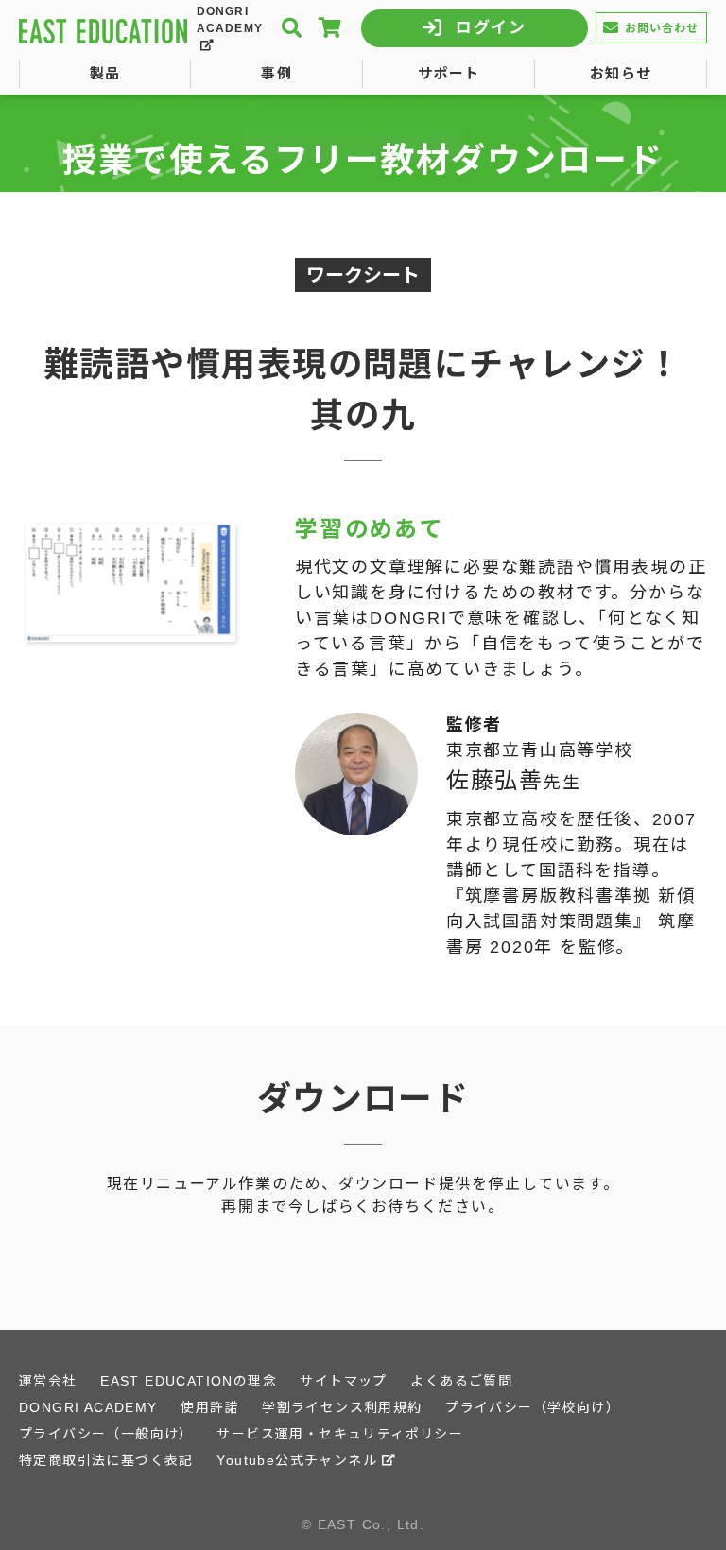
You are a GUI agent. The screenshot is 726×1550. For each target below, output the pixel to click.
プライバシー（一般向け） (106, 1433)
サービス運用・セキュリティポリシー (339, 1433)
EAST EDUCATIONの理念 (188, 1380)
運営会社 (48, 1380)
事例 (276, 73)
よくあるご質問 (461, 1380)
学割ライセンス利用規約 (342, 1407)
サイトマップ (343, 1380)
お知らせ (621, 73)
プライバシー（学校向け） (532, 1407)
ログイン (491, 28)
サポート (449, 73)
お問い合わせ (662, 28)
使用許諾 (210, 1407)
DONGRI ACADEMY (230, 20)
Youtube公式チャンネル (296, 1460)
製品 (105, 73)
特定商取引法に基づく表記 (106, 1460)
